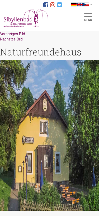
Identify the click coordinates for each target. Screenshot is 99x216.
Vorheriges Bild (12, 33)
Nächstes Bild (11, 39)
